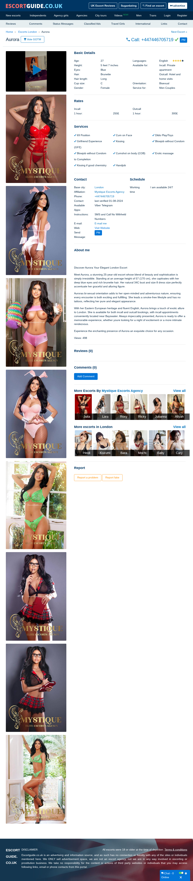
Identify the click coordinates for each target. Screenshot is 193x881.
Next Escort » (179, 31)
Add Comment (85, 376)
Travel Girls (118, 23)
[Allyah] (175, 406)
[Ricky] (138, 406)
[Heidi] (83, 443)
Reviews (11, 23)
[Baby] (157, 443)
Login (167, 15)
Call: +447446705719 (152, 39)
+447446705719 (104, 196)
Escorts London (27, 31)
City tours (100, 15)
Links (164, 23)
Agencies (81, 15)
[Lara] (101, 406)
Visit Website (102, 227)
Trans (152, 15)
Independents (38, 15)
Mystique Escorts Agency (109, 191)
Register (182, 15)
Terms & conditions (176, 849)
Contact (182, 23)
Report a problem (87, 477)
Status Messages (63, 23)
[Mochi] (138, 443)
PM (183, 39)
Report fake (112, 477)
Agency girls (61, 15)
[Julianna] (157, 406)
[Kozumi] (101, 443)
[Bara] (120, 443)
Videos (121, 15)
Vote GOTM (33, 39)
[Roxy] (120, 406)
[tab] (130, 52)
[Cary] (175, 443)
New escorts (13, 15)
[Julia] (83, 406)
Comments (35, 23)
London (99, 187)
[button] (156, 39)
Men (139, 15)
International (143, 23)
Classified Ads (92, 23)
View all (179, 391)
